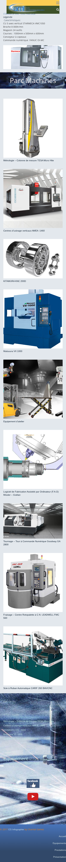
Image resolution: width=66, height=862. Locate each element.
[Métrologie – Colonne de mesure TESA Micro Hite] (33, 128)
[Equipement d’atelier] (33, 389)
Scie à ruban (18, 764)
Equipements (59, 843)
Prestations (60, 850)
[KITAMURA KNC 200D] (33, 258)
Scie (11, 764)
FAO (30, 760)
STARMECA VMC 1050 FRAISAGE (21, 738)
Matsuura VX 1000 (12, 351)
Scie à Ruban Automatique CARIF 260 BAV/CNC (27, 688)
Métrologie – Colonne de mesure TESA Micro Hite (28, 160)
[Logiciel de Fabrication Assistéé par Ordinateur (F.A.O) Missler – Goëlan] (33, 459)
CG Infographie (16, 829)
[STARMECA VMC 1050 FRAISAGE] (33, 57)
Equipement (15, 758)
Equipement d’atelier (13, 421)
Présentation (59, 857)
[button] (57, 2)
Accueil (62, 836)
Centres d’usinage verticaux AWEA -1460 (24, 230)
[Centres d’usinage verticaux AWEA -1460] (33, 198)
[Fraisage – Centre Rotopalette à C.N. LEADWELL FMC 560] (33, 582)
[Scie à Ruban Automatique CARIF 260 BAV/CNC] (33, 655)
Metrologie (45, 759)
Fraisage (36, 760)
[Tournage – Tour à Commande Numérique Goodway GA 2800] (33, 521)
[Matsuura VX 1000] (33, 318)
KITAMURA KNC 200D (14, 281)
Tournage (32, 763)
